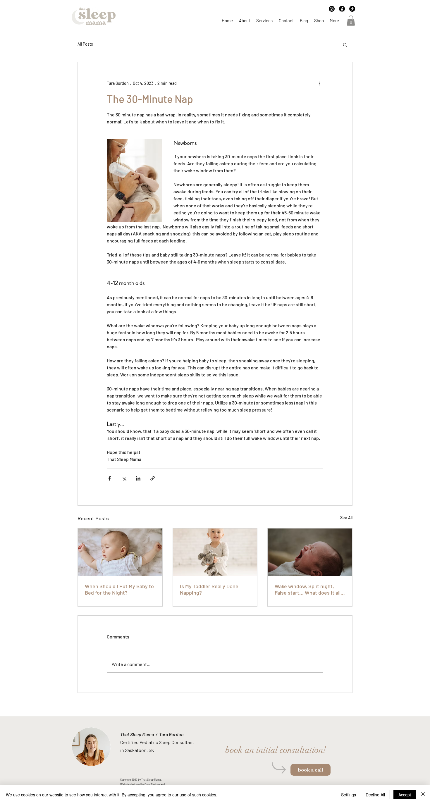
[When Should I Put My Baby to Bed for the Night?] (120, 552)
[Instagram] (332, 9)
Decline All (375, 795)
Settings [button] (348, 795)
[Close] (422, 794)
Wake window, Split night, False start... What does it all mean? (307, 589)
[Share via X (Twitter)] (124, 478)
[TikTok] (352, 9)
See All (346, 517)
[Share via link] (152, 478)
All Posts (85, 44)
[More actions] (319, 83)
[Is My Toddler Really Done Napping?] (215, 552)
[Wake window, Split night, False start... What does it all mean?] (310, 552)
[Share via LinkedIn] (138, 478)
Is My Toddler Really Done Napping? (209, 589)
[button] (351, 21)
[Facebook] (342, 9)
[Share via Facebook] (109, 478)
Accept (404, 795)
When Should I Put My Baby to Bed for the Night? (119, 589)
